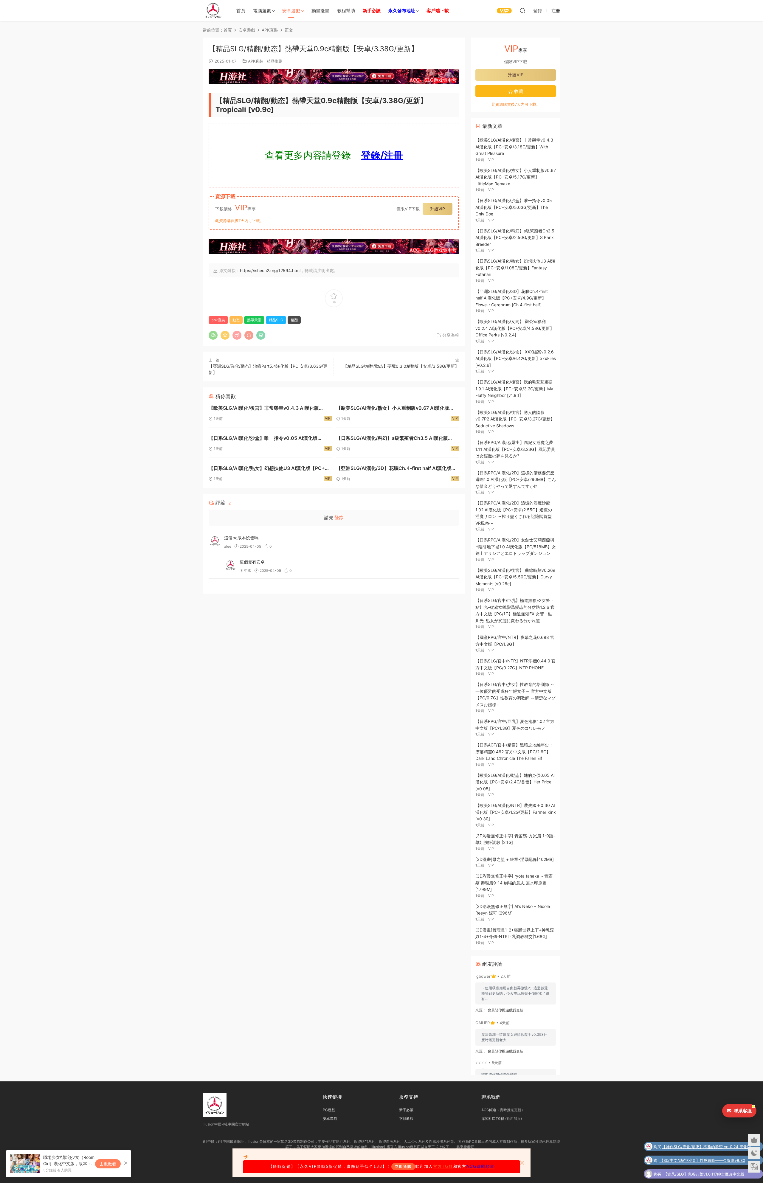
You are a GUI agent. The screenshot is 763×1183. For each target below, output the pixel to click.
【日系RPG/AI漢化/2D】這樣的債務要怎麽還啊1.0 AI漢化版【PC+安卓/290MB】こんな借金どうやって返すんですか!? (515, 479)
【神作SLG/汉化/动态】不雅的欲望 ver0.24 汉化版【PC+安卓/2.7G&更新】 (706, 1147)
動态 (236, 320)
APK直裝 (255, 61)
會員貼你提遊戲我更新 (505, 1010)
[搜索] (522, 10)
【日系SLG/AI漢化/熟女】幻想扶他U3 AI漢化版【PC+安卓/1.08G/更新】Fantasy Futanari (269, 469)
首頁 (240, 10)
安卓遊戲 (291, 10)
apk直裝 (218, 320)
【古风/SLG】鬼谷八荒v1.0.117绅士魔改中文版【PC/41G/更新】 (703, 1175)
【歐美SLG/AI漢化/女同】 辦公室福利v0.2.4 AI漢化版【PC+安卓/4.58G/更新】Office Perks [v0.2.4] (514, 328)
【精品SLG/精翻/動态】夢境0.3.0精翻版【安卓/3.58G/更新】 (401, 366)
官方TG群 (443, 1167)
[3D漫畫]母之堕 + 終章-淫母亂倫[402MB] (514, 859)
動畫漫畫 (320, 10)
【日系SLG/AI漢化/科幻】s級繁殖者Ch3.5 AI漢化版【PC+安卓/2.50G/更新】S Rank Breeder (392, 439)
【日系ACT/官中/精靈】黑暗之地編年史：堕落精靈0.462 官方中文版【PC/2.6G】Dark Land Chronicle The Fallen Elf (514, 751)
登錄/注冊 (382, 155)
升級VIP (437, 208)
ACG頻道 (488, 1110)
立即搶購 (403, 1166)
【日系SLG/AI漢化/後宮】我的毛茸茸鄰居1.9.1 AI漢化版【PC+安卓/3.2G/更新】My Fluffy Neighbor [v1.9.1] (514, 388)
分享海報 (450, 335)
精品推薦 (274, 61)
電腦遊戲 (262, 10)
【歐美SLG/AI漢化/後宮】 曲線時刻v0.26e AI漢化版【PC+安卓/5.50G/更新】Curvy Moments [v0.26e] (515, 577)
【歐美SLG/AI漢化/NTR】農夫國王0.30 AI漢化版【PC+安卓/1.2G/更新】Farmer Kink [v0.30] (515, 812)
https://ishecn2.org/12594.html (270, 270)
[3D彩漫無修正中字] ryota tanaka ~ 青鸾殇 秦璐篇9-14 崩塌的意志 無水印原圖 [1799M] (514, 882)
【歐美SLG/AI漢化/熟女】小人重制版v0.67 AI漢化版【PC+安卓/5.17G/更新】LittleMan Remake (392, 408)
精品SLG (276, 320)
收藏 (518, 91)
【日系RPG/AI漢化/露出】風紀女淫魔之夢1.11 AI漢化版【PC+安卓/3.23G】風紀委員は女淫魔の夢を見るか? (515, 449)
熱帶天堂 (254, 320)
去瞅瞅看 (108, 1163)
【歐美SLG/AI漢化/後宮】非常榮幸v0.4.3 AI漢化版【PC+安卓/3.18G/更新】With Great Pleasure (264, 408)
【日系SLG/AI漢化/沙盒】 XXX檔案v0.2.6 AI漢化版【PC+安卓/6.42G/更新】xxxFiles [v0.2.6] (515, 358)
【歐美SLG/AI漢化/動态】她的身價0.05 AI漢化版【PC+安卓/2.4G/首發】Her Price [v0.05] (515, 782)
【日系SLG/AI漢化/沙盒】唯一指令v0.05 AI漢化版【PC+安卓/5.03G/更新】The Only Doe (263, 439)
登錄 (338, 517)
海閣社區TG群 (492, 1118)
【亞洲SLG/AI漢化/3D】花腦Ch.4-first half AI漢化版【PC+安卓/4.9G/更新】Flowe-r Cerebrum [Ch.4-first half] (396, 469)
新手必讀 (406, 1110)
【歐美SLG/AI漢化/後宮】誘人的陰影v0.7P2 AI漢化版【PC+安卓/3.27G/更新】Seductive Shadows (515, 419)
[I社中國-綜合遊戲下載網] (213, 10)
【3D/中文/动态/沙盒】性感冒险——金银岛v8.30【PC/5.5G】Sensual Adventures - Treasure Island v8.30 (706, 1161)
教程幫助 (346, 10)
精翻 (294, 320)
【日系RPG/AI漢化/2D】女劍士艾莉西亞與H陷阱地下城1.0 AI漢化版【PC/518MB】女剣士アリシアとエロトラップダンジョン (515, 546)
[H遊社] (334, 76)
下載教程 (406, 1118)
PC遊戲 (329, 1110)
